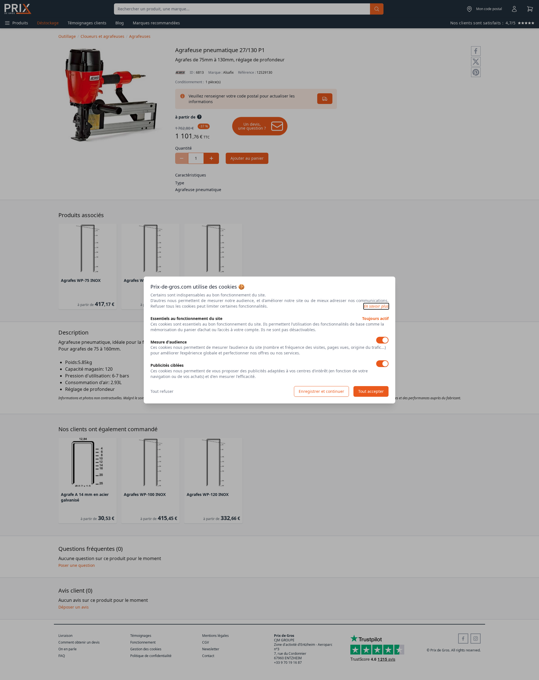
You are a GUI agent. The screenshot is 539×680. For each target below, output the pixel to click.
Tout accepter (371, 391)
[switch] (382, 340)
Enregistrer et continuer (321, 391)
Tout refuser (161, 391)
